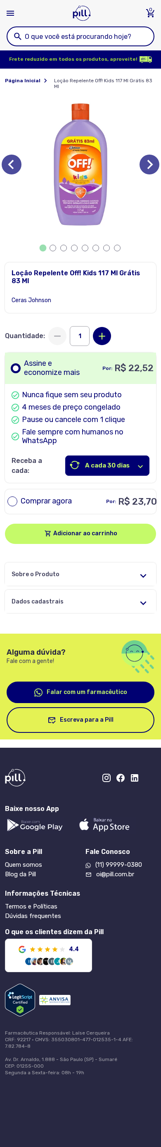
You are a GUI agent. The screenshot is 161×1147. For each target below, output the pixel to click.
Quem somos (23, 864)
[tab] (43, 248)
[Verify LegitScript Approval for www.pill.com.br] (20, 1000)
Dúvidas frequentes (33, 916)
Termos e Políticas (31, 906)
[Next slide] (149, 164)
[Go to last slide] (11, 164)
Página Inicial (22, 80)
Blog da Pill (20, 874)
